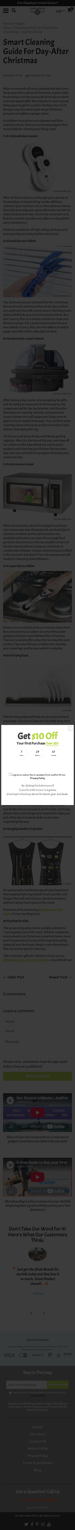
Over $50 (52, 743)
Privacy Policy (37, 778)
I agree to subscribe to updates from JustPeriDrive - (39, 776)
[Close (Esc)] (70, 728)
